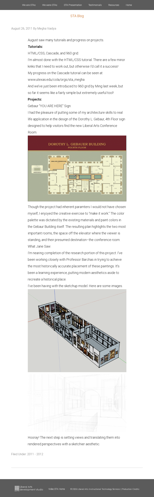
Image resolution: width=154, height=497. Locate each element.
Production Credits (130, 489)
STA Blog (77, 16)
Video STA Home (56, 489)
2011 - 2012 (35, 454)
